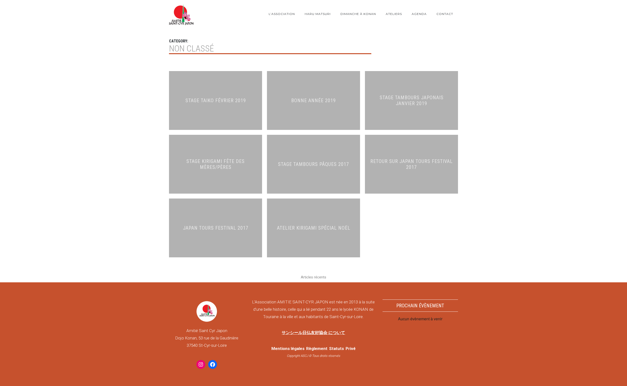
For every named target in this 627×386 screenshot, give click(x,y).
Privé (351, 348)
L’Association (282, 14)
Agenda (419, 14)
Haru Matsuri (318, 14)
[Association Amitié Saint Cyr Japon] (181, 13)
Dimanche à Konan (358, 14)
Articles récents (313, 277)
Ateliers (394, 14)
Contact (444, 14)
